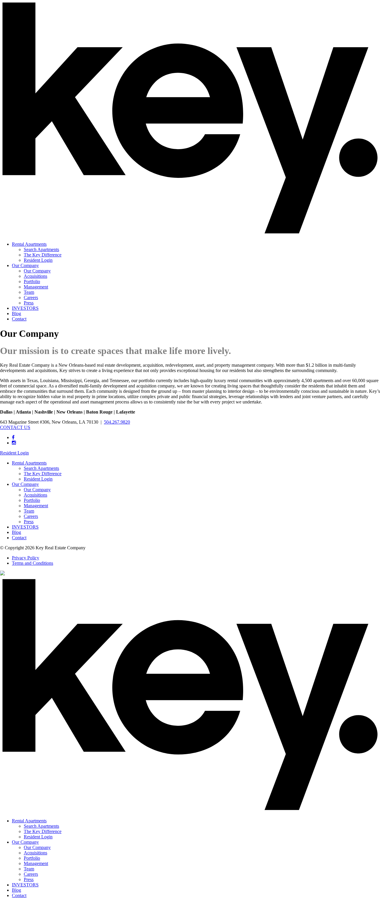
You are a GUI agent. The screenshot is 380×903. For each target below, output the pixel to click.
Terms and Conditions (32, 563)
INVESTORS (25, 308)
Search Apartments (41, 249)
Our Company (25, 265)
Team (29, 292)
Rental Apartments (29, 244)
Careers (31, 297)
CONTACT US (15, 427)
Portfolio (32, 281)
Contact (19, 318)
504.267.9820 (117, 422)
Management (36, 286)
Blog (16, 313)
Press (29, 302)
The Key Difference (42, 254)
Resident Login (38, 260)
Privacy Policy (25, 557)
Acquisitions (35, 276)
